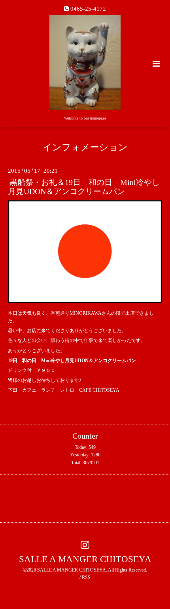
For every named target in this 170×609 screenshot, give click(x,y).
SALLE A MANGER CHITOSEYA (85, 559)
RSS (86, 577)
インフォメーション (85, 147)
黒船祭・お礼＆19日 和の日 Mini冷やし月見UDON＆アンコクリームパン (84, 187)
